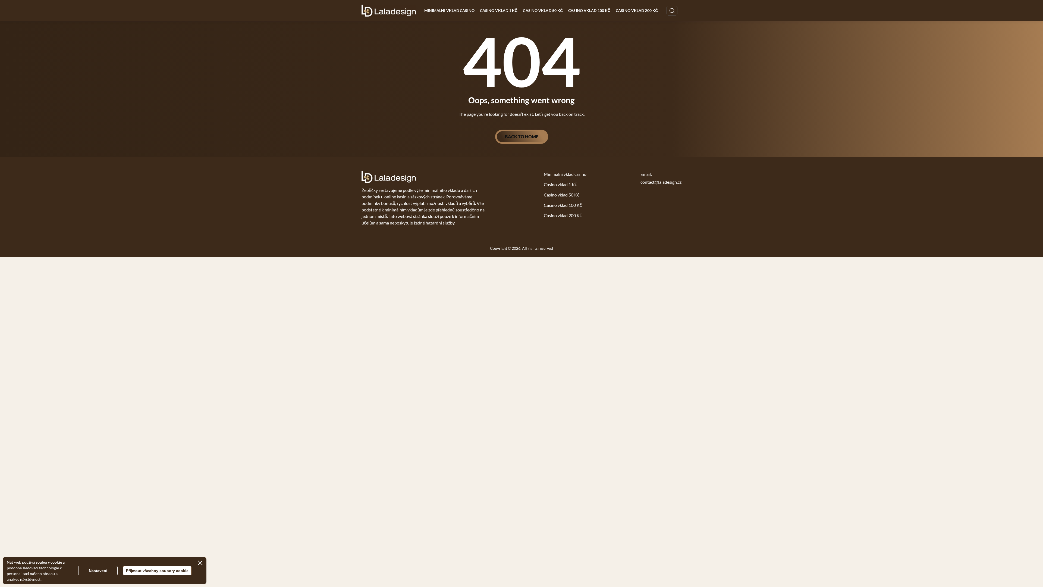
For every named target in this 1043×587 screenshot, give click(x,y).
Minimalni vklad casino (449, 10)
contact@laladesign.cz (660, 182)
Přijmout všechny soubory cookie (157, 571)
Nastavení (98, 571)
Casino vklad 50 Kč (543, 10)
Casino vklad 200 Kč (637, 10)
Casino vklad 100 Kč (589, 10)
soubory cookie (49, 562)
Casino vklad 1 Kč (499, 10)
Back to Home (521, 136)
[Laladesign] (389, 11)
